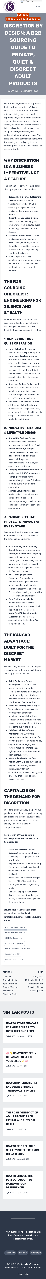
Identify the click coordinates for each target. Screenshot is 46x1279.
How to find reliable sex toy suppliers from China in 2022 (22, 1150)
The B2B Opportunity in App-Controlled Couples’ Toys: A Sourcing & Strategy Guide (10, 983)
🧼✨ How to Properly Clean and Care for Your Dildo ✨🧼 (21, 1057)
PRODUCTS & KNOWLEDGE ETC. (23, 19)
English (29, 1)
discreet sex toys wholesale (16, 933)
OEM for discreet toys (13, 938)
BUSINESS (22, 15)
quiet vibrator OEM (12, 954)
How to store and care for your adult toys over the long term (22, 1027)
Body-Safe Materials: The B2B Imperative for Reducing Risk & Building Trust (34, 981)
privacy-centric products (14, 943)
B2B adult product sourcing (15, 927)
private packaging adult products (17, 949)
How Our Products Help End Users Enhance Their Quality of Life (22, 1086)
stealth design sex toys (14, 959)
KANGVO (14, 91)
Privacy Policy (23, 1274)
